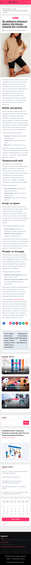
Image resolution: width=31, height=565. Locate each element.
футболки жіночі (19, 299)
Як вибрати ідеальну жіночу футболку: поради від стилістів (14, 24)
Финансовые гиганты (18, 559)
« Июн (4, 524)
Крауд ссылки (5, 542)
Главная (8, 559)
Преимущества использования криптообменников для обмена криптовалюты (21, 338)
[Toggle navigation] (1, 2)
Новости (15, 18)
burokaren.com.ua (12, 30)
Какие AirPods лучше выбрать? (15, 386)
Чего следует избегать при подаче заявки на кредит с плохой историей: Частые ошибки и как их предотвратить (9, 340)
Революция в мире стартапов (15, 562)
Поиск (4, 417)
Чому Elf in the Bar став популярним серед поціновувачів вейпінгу (15, 368)
